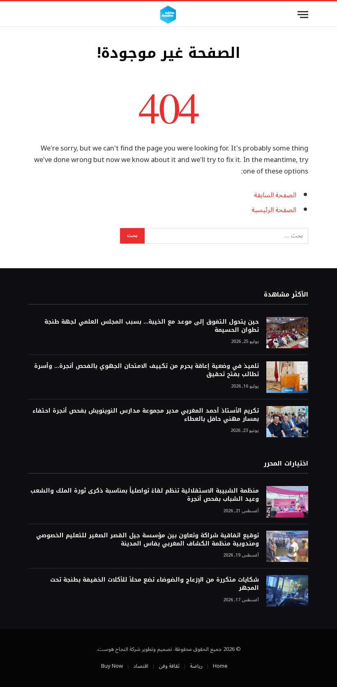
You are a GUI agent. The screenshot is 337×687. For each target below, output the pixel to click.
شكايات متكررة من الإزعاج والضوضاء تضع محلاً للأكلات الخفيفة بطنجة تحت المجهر (154, 584)
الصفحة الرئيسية (274, 210)
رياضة (196, 666)
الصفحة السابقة (275, 195)
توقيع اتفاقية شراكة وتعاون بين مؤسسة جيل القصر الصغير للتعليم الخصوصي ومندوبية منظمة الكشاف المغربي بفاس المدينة (147, 540)
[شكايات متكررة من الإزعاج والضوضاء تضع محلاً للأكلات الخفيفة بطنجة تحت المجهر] (287, 591)
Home (220, 666)
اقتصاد (140, 666)
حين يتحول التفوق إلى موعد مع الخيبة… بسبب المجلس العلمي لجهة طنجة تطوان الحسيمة (151, 326)
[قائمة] (303, 14)
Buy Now (112, 666)
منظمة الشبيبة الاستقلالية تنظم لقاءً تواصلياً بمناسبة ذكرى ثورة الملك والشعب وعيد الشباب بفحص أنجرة (144, 495)
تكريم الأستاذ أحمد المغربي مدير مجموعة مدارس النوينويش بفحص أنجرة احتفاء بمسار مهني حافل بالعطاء (145, 415)
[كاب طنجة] (168, 14)
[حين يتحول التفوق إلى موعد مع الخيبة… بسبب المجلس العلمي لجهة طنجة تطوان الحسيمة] (287, 333)
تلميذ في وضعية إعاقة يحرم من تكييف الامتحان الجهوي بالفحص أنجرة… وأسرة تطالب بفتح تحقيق (146, 370)
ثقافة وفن (169, 666)
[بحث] (32, 14)
